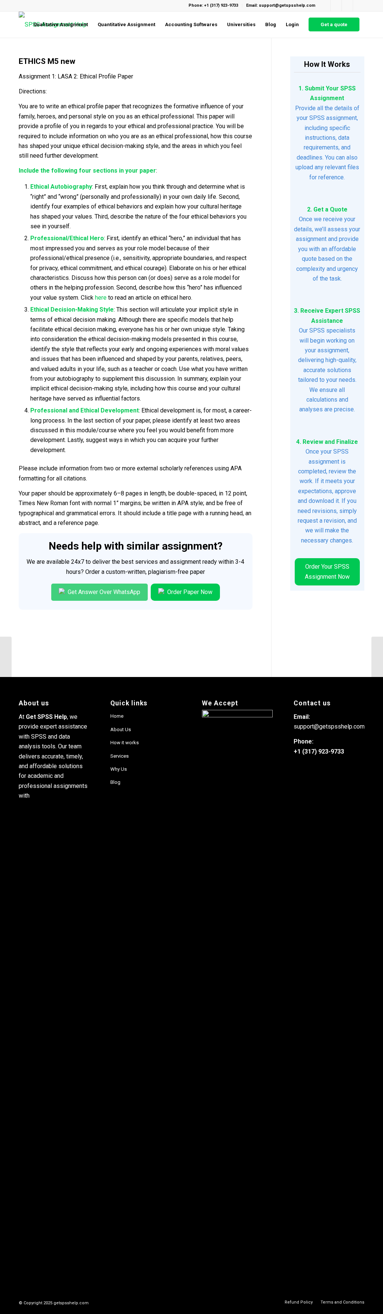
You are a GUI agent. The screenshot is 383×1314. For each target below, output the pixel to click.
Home (116, 716)
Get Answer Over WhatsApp (103, 592)
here (101, 297)
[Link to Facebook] (324, 5)
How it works (124, 742)
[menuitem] (60, 25)
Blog (115, 782)
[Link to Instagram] (336, 5)
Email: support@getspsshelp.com (280, 5)
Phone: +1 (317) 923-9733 (213, 5)
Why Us (118, 769)
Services (119, 756)
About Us (120, 729)
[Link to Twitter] (358, 5)
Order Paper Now (189, 592)
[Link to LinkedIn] (347, 5)
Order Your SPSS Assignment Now (327, 571)
